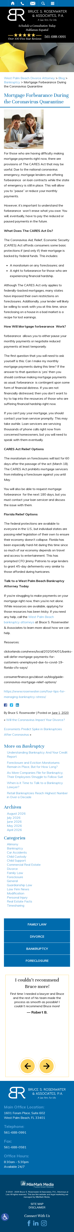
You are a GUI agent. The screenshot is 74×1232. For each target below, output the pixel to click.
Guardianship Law (19, 885)
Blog (61, 78)
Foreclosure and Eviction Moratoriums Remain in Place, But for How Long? (33, 765)
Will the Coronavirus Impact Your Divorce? (35, 720)
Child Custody (16, 856)
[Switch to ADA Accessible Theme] (5, 1217)
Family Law (15, 873)
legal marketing (58, 1194)
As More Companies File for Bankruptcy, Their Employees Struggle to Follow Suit (35, 775)
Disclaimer (37, 1207)
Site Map (37, 1203)
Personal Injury (17, 897)
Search (43, 3)
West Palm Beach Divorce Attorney (29, 78)
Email (32, 3)
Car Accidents (17, 852)
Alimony (12, 844)
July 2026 (14, 818)
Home (13, 3)
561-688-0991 (55, 36)
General (12, 881)
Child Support (16, 860)
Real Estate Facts (19, 901)
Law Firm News (18, 889)
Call (22, 3)
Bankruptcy (12, 82)
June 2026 (14, 821)
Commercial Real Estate (24, 865)
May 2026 (14, 826)
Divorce (12, 869)
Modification (15, 893)
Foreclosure (15, 877)
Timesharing (15, 905)
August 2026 (16, 813)
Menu (52, 3)
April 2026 (14, 830)
